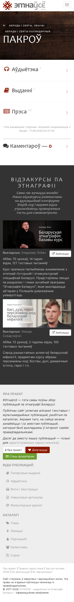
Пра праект (14, 449)
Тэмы (14, 523)
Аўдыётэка (18, 481)
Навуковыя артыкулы (26, 497)
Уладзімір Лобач (33, 252)
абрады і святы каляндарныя (27, 31)
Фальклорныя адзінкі (26, 505)
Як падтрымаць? (42, 571)
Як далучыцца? (21, 571)
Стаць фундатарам (21, 456)
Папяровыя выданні (25, 473)
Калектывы (18, 547)
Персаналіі (18, 539)
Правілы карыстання (31, 568)
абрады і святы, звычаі (26, 25)
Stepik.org (25, 205)
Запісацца (62, 253)
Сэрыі (15, 555)
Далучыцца (39, 449)
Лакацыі (16, 531)
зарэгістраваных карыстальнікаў (34, 442)
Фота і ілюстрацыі (24, 489)
